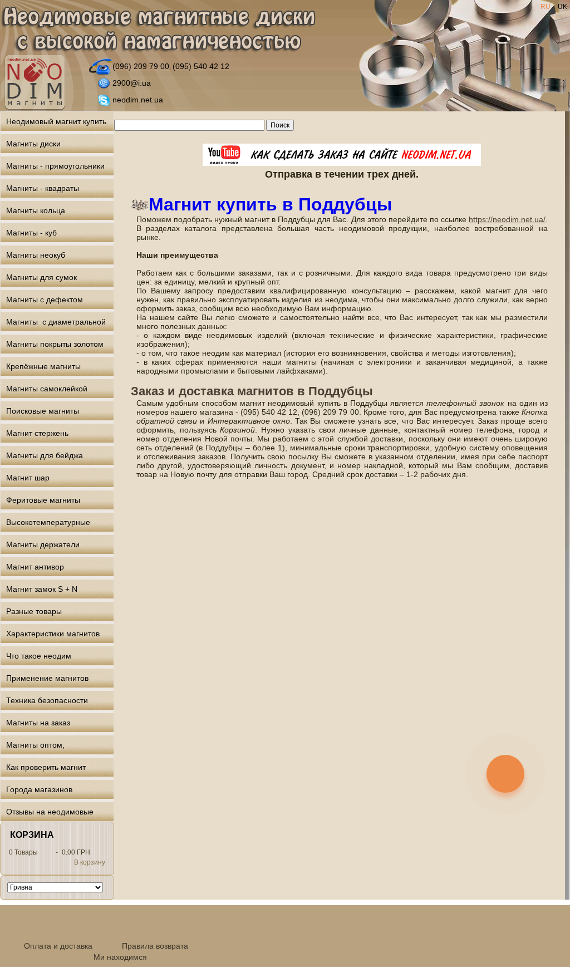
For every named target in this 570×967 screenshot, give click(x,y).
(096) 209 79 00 (140, 66)
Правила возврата (155, 945)
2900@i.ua (131, 82)
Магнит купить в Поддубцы (270, 204)
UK (562, 7)
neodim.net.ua (137, 99)
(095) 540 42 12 (201, 66)
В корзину (89, 862)
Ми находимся (120, 957)
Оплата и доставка (58, 945)
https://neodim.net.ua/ (507, 219)
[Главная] (158, 30)
